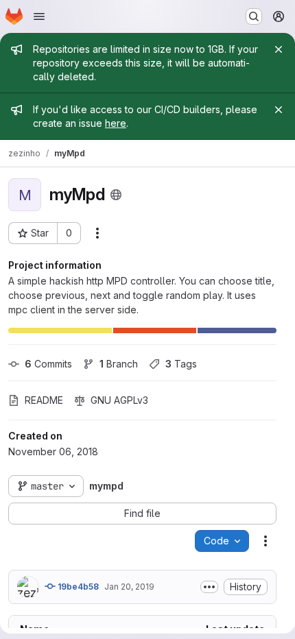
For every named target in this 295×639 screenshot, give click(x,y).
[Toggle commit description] (209, 587)
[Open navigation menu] (39, 16)
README (44, 400)
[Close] (278, 49)
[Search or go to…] (254, 16)
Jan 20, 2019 (129, 586)
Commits (48, 364)
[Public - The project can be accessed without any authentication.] (115, 194)
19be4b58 (77, 586)
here (115, 123)
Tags (181, 364)
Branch (118, 364)
